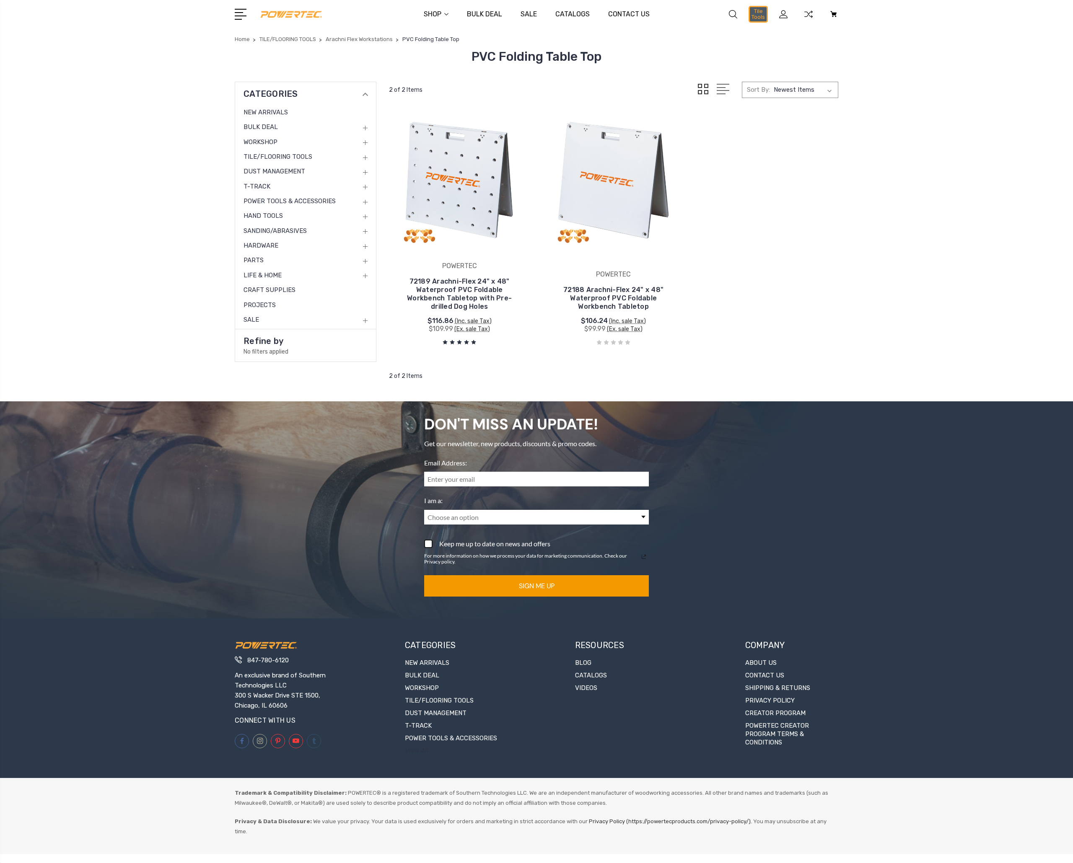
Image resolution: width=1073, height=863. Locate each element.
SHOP (432, 14)
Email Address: (445, 463)
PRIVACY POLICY (770, 700)
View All (416, 750)
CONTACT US (629, 14)
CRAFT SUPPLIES (269, 290)
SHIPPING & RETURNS (777, 688)
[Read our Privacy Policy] (644, 557)
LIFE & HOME (263, 275)
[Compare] (808, 19)
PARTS (254, 260)
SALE (529, 14)
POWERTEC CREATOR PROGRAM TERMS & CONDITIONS (777, 734)
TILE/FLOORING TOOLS (278, 156)
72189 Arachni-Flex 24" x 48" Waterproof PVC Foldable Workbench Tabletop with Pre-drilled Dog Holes (459, 293)
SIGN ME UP (537, 585)
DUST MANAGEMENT (274, 171)
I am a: (433, 500)
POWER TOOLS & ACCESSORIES (290, 201)
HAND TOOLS (263, 216)
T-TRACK (257, 186)
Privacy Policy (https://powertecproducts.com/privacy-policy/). (670, 821)
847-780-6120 (268, 660)
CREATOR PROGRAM (775, 713)
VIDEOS (586, 688)
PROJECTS (260, 305)
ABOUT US (761, 663)
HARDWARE (261, 245)
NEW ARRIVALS (266, 112)
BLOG (583, 663)
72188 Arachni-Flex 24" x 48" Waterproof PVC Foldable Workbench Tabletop (613, 298)
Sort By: (758, 89)
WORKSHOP (260, 142)
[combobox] (536, 517)
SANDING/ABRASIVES (275, 231)
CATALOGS (572, 14)
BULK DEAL (484, 14)
